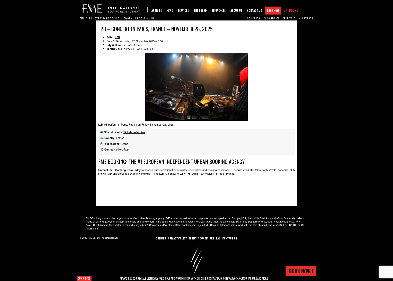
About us (236, 10)
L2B (117, 37)
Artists (156, 10)
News (170, 10)
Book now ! (301, 271)
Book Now (273, 10)
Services (183, 10)
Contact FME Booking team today (119, 170)
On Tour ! (290, 10)
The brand (200, 10)
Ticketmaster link (134, 132)
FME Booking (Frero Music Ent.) (114, 8)
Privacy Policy (177, 238)
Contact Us (254, 10)
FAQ (218, 238)
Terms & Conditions (201, 238)
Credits (161, 238)
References (218, 10)
